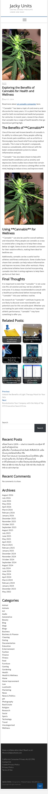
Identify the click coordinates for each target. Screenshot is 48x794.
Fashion (5, 652)
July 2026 (6, 498)
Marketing (6, 690)
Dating (5, 640)
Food (4, 660)
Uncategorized (8, 725)
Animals (5, 608)
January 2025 (8, 551)
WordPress (35, 782)
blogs (4, 625)
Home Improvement (10, 681)
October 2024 (8, 559)
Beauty (5, 620)
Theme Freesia (26, 782)
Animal (5, 605)
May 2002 (6, 592)
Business (6, 631)
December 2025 (9, 518)
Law (4, 684)
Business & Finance (10, 634)
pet (3, 699)
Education (6, 646)
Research (6, 710)
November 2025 (9, 521)
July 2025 (6, 533)
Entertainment (8, 649)
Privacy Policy (8, 767)
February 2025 (8, 548)
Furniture (6, 663)
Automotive (7, 617)
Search (5, 422)
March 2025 (7, 545)
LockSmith (6, 687)
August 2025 (7, 530)
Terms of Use (7, 770)
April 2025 (6, 542)
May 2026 (6, 504)
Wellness (6, 728)
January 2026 (8, 515)
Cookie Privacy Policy (11, 764)
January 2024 (8, 586)
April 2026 (6, 507)
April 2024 (6, 577)
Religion (5, 707)
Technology (7, 719)
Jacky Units (21, 6)
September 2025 (9, 527)
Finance (5, 655)
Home (4, 678)
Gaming (5, 666)
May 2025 (6, 539)
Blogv (4, 628)
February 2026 (8, 512)
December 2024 (9, 553)
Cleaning (6, 637)
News (4, 693)
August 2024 (7, 565)
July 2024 (6, 568)
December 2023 (9, 589)
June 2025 (6, 536)
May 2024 (6, 574)
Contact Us (6, 762)
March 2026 (7, 510)
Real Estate (7, 704)
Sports (5, 716)
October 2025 (8, 524)
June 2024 (6, 571)
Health (5, 672)
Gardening (6, 669)
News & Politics (8, 696)
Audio (4, 614)
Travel (5, 722)
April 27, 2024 (9, 99)
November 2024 (9, 556)
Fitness (5, 658)
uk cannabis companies (26, 104)
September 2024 (9, 562)
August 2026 (7, 495)
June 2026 (6, 501)
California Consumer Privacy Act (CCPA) (18, 759)
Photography (7, 701)
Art (3, 611)
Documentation (8, 643)
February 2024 (8, 583)
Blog (4, 83)
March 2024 (7, 580)
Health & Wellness (10, 675)
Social (4, 713)
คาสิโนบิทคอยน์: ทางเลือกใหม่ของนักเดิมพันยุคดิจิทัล (24, 462)
